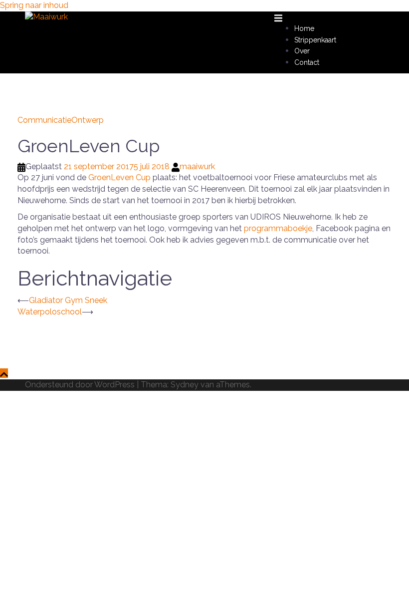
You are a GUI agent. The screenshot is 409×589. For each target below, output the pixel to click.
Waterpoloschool (49, 311)
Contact (306, 62)
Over (302, 51)
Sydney (185, 384)
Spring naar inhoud (34, 5)
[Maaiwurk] (46, 16)
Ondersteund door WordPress (80, 384)
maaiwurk (197, 166)
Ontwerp (87, 120)
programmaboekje (278, 228)
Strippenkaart (315, 40)
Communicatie (44, 120)
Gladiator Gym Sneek (68, 300)
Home (304, 28)
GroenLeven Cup (119, 177)
